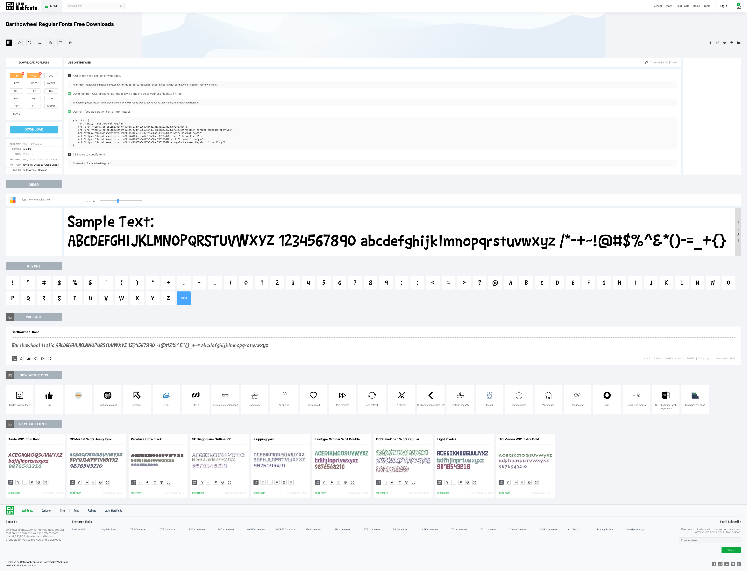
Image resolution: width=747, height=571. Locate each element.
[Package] (50, 43)
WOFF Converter (256, 529)
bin (51, 90)
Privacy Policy (605, 529)
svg (51, 75)
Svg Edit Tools (109, 529)
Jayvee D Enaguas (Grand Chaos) (41, 164)
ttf (16, 75)
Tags (76, 510)
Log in (723, 6)
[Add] (9, 43)
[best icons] (10, 424)
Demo (696, 6)
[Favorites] (19, 43)
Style (62, 510)
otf (16, 90)
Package (92, 510)
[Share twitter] (724, 42)
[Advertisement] (712, 116)
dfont (51, 106)
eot (16, 83)
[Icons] (60, 43)
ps (33, 98)
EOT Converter (226, 529)
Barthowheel (29, 170)
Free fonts (23, 6)
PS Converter (400, 529)
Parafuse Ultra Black (146, 439)
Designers (47, 510)
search (121, 6)
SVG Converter (197, 529)
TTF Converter (138, 529)
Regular (27, 148)
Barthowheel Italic (25, 332)
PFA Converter (313, 529)
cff (51, 98)
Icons (669, 6)
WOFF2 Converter (286, 529)
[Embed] (42, 358)
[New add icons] (10, 375)
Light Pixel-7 (446, 439)
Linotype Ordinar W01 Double (337, 439)
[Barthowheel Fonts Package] (10, 317)
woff (34, 83)
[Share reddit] (717, 42)
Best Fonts (683, 6)
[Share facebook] (710, 42)
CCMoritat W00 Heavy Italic (91, 439)
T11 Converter (488, 529)
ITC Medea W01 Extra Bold (519, 439)
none (16, 113)
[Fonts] (71, 43)
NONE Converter (548, 529)
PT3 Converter (372, 529)
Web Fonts (27, 510)
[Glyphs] (40, 43)
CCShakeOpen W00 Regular (397, 439)
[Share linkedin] (738, 42)
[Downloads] (28, 358)
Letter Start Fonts (113, 510)
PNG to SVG (78, 529)
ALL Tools (573, 529)
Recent (658, 6)
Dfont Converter (518, 529)
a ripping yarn (263, 439)
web (33, 75)
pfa (34, 90)
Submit (731, 550)
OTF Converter (168, 529)
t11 (34, 106)
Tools (707, 6)
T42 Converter (459, 529)
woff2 (51, 83)
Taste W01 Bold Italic (24, 439)
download (34, 129)
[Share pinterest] (731, 42)
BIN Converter (342, 529)
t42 (16, 106)
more (184, 298)
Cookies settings (635, 529)
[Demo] (29, 43)
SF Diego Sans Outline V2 (211, 439)
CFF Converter (430, 529)
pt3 (16, 98)
